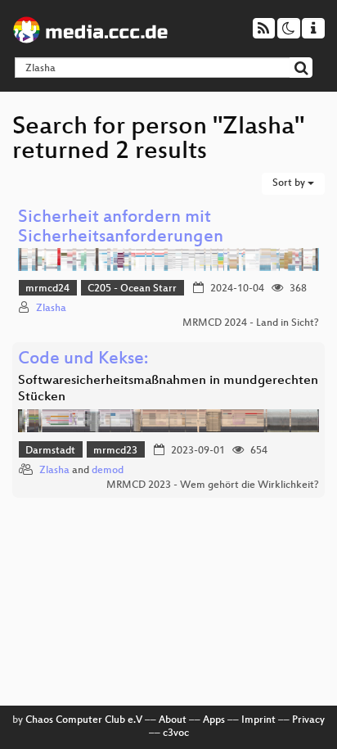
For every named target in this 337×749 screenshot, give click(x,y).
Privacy (308, 720)
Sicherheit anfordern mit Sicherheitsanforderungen (120, 228)
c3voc (176, 733)
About (172, 720)
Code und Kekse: (83, 360)
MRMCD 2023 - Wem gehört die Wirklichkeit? (212, 485)
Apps (214, 720)
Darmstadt (50, 451)
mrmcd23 (115, 451)
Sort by (290, 183)
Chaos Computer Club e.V (83, 720)
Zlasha (51, 308)
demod (108, 470)
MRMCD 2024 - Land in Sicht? (250, 323)
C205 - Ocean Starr (132, 289)
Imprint (258, 720)
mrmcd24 (47, 289)
